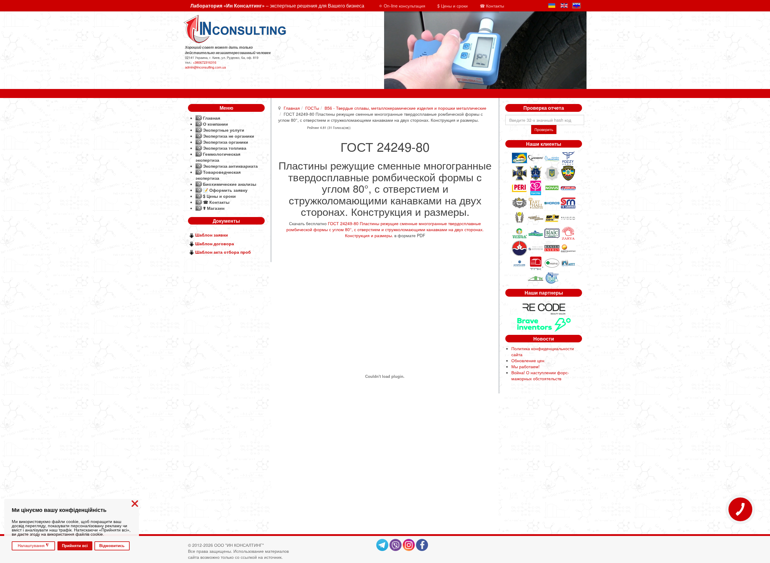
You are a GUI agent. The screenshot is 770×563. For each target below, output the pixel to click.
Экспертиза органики (225, 142)
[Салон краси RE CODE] (544, 308)
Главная (292, 108)
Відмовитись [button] (112, 546)
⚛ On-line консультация (402, 6)
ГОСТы (312, 108)
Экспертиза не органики (228, 136)
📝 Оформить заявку (225, 190)
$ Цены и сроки (452, 6)
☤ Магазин (213, 208)
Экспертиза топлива (224, 148)
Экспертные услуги (223, 130)
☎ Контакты (492, 6)
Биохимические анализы (229, 184)
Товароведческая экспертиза (218, 175)
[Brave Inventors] (544, 324)
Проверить (543, 129)
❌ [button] (134, 503)
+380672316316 (204, 62)
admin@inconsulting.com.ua (205, 67)
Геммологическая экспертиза (218, 157)
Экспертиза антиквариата (230, 166)
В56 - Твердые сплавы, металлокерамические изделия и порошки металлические (405, 108)
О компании (215, 124)
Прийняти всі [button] (75, 546)
